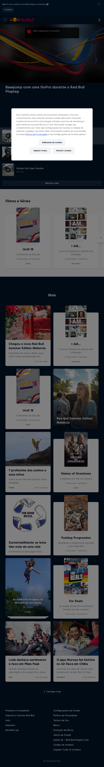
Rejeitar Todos (40, 151)
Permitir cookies (63, 151)
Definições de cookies (52, 142)
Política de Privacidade (36, 134)
